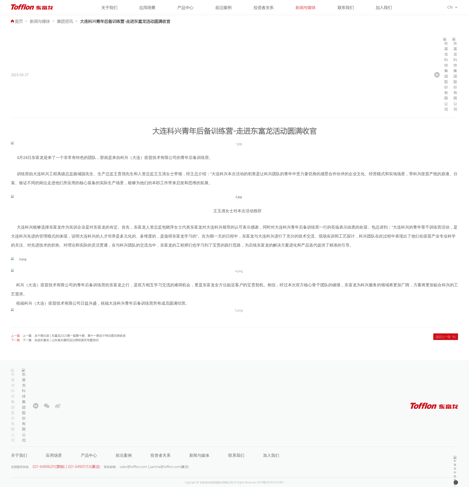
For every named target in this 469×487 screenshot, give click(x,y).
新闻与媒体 (306, 7)
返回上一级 (443, 337)
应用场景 (147, 7)
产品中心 (185, 7)
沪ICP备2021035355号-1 (270, 482)
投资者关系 (264, 7)
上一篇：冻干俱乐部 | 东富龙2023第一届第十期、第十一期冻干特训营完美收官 (74, 335)
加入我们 (384, 7)
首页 (19, 21)
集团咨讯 (65, 21)
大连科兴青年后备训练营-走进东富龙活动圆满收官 (125, 21)
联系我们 (346, 7)
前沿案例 (223, 7)
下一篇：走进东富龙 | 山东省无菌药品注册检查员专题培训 (61, 340)
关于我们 (109, 7)
